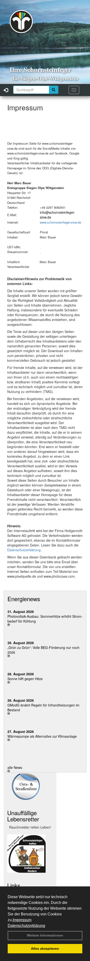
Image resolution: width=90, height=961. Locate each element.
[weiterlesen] (45, 624)
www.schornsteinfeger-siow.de (60, 222)
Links (13, 885)
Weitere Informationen (45, 935)
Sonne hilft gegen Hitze (25, 678)
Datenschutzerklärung (26, 926)
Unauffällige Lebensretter (23, 815)
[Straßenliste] (30, 786)
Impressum (22, 920)
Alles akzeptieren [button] (45, 948)
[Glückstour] (30, 853)
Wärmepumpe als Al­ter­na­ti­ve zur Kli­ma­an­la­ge (42, 736)
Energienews (23, 598)
